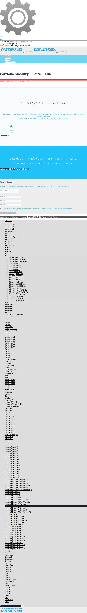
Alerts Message (10, 245)
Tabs (6, 598)
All (11, 126)
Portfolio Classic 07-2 (12, 465)
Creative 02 (9, 355)
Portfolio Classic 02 (12, 451)
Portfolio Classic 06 (12, 463)
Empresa (8, 363)
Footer (7, 367)
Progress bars (9, 553)
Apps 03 (8, 251)
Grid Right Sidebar (16, 274)
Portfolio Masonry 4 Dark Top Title (17, 502)
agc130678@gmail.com (10, 44)
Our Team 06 (9, 426)
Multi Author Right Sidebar (19, 292)
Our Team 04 (9, 422)
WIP (11, 132)
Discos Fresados (10, 62)
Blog (6, 253)
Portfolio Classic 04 (12, 459)
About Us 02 (9, 225)
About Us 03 (9, 227)
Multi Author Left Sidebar (18, 290)
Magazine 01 (9, 400)
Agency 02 (8, 235)
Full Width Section (11, 369)
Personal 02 (9, 439)
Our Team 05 (9, 424)
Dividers (8, 361)
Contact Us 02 (10, 339)
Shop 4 (7, 577)
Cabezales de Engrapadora (14, 314)
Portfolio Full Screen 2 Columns (16, 479)
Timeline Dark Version (17, 294)
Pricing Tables (10, 551)
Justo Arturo (53, 217)
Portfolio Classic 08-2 (12, 469)
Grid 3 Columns (15, 266)
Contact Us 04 (10, 343)
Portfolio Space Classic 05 (14, 534)
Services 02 (9, 571)
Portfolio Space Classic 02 (14, 528)
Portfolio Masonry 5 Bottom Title (17, 506)
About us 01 (9, 223)
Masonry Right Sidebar (17, 286)
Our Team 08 (9, 431)
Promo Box (9, 555)
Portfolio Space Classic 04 (14, 532)
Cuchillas (8, 58)
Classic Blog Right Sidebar (18, 261)
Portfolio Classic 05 (12, 461)
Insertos (7, 60)
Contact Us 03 (10, 341)
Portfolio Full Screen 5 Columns (16, 488)
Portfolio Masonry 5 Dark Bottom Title (18, 512)
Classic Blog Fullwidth (17, 257)
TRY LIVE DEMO (22, 169)
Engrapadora (9, 365)
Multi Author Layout (16, 288)
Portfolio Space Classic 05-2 (15, 537)
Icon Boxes (9, 386)
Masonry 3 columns (16, 278)
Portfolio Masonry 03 (12, 496)
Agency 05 (8, 243)
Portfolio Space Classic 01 (14, 526)
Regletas (8, 56)
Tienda (7, 602)
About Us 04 (9, 229)
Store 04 (8, 594)
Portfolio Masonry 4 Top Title (15, 504)
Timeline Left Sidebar (17, 298)
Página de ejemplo (11, 435)
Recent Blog (9, 557)
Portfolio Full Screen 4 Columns (16, 484)
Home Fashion (10, 382)
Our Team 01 (9, 416)
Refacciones (9, 559)
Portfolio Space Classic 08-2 (15, 549)
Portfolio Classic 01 (12, 447)
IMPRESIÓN (9, 390)
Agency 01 (8, 233)
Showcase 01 (9, 581)
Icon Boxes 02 (10, 388)
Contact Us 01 (10, 337)
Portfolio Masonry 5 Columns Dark (17, 510)
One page (8, 412)
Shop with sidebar (11, 579)
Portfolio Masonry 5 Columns (15, 508)
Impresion (8, 392)
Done (12, 130)
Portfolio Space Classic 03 (14, 530)
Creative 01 (9, 353)
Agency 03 (8, 239)
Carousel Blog (10, 316)
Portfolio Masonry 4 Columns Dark (17, 500)
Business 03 (9, 308)
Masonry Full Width (16, 282)
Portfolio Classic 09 (12, 471)
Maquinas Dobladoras (12, 406)
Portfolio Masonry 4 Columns (15, 498)
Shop (6, 573)
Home (2, 82)
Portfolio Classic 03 (12, 455)
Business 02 (9, 306)
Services (8, 567)
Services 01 (9, 569)
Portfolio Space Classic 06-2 (15, 541)
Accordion (8, 231)
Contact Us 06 (10, 347)
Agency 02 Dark (11, 237)
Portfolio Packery (11, 514)
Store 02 (8, 589)
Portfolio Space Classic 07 (14, 543)
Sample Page (9, 565)
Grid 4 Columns (15, 268)
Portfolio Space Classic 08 (14, 547)
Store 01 (8, 587)
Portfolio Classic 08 (12, 467)
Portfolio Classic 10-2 (12, 477)
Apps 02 (8, 249)
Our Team (8, 414)
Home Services (10, 384)
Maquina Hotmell (11, 402)
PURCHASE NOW (7, 169)
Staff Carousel (10, 585)
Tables (7, 596)
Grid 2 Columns (15, 264)
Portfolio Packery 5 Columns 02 (16, 520)
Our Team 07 (9, 429)
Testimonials (9, 600)
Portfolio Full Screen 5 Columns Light (18, 490)
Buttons (7, 312)
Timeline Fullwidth (16, 296)
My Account (9, 408)
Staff (6, 583)
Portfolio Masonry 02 (12, 494)
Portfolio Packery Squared (14, 524)
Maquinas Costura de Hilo (14, 404)
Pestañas (8, 441)
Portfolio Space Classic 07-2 (15, 545)
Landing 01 (9, 398)
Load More (5, 136)
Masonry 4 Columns (16, 280)
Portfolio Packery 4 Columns (15, 516)
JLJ (6, 396)
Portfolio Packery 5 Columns (15, 518)
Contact (7, 333)
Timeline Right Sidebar (17, 300)
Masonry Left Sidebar (17, 284)
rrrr (6, 563)
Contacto (8, 349)
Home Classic (9, 380)
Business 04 (9, 310)
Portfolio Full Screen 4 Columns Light (18, 486)
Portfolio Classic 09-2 (12, 473)
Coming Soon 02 (11, 331)
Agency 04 (8, 241)
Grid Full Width (14, 270)
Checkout (8, 323)
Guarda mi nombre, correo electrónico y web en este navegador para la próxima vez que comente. (37, 209)
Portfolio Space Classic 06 (14, 539)
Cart (6, 319)
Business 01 (9, 304)
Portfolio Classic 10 (12, 475)
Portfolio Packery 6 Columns (15, 522)
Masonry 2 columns (16, 276)
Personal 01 (9, 437)
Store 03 (8, 592)
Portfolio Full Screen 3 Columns (16, 481)
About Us (8, 221)
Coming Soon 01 (11, 329)
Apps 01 (8, 247)
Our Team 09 (9, 433)
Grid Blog (8, 371)
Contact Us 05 (10, 345)
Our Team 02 (9, 418)
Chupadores (9, 327)
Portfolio (8, 443)
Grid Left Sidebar (15, 272)
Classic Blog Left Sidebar (18, 259)
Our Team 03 (9, 420)
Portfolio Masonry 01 (12, 492)
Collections (14, 128)
